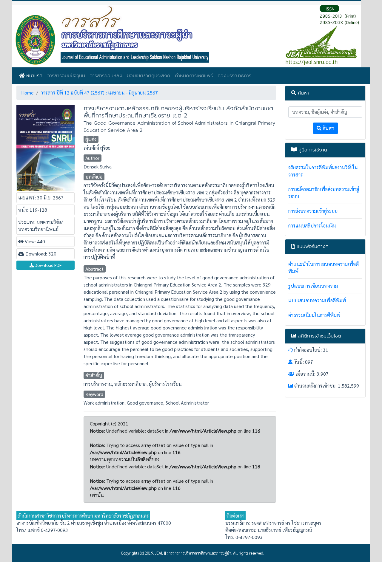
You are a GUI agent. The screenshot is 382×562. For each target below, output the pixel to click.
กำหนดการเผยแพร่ (194, 75)
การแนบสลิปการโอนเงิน (312, 225)
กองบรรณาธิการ (234, 75)
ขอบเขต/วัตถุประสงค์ (148, 75)
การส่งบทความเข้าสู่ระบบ (313, 211)
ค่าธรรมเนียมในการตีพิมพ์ (314, 315)
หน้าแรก (33, 75)
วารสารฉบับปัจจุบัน (66, 75)
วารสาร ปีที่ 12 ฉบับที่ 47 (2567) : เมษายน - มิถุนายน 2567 (99, 92)
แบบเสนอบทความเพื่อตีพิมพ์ (317, 300)
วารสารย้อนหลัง (106, 75)
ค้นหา (327, 128)
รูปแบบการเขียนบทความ (313, 286)
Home (27, 92)
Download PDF (47, 265)
